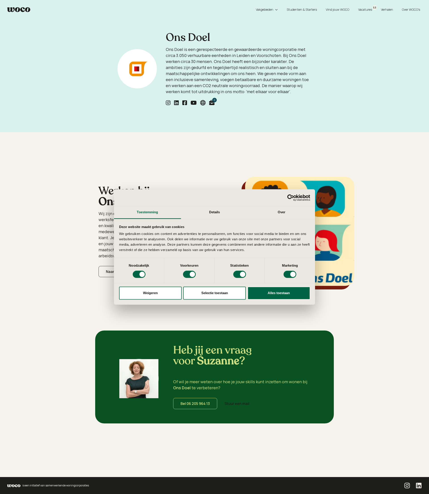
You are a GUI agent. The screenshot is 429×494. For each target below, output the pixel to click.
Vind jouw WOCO (337, 9)
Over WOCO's (411, 9)
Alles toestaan (279, 293)
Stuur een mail (237, 403)
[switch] (189, 274)
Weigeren (150, 293)
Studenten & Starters (302, 9)
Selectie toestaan (214, 293)
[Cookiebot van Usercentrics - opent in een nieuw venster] (290, 197)
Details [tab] (214, 212)
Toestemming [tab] (147, 212)
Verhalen (387, 9)
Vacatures (366, 9)
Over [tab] (281, 212)
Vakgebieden (264, 9)
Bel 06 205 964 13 (195, 403)
